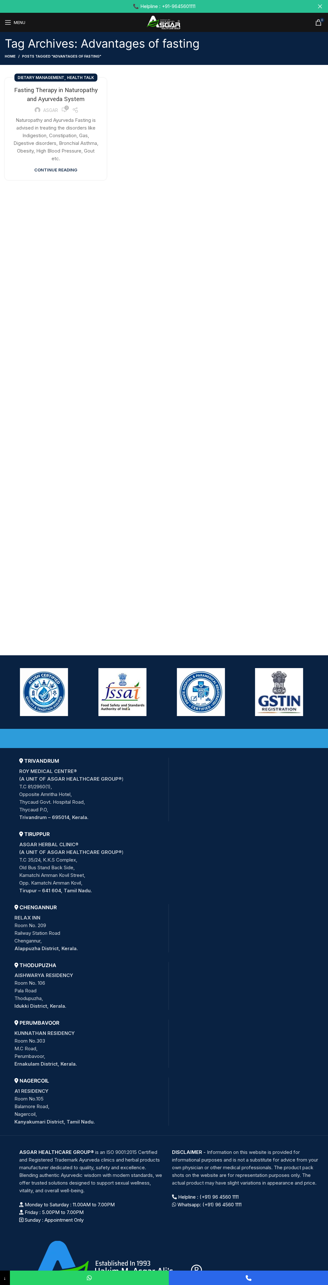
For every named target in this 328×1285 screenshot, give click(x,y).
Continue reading (55, 170)
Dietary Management (41, 77)
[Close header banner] (320, 6)
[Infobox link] (91, 789)
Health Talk (80, 77)
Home (10, 56)
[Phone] (248, 1278)
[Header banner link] (154, 6)
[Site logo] (164, 22)
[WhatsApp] (89, 1278)
